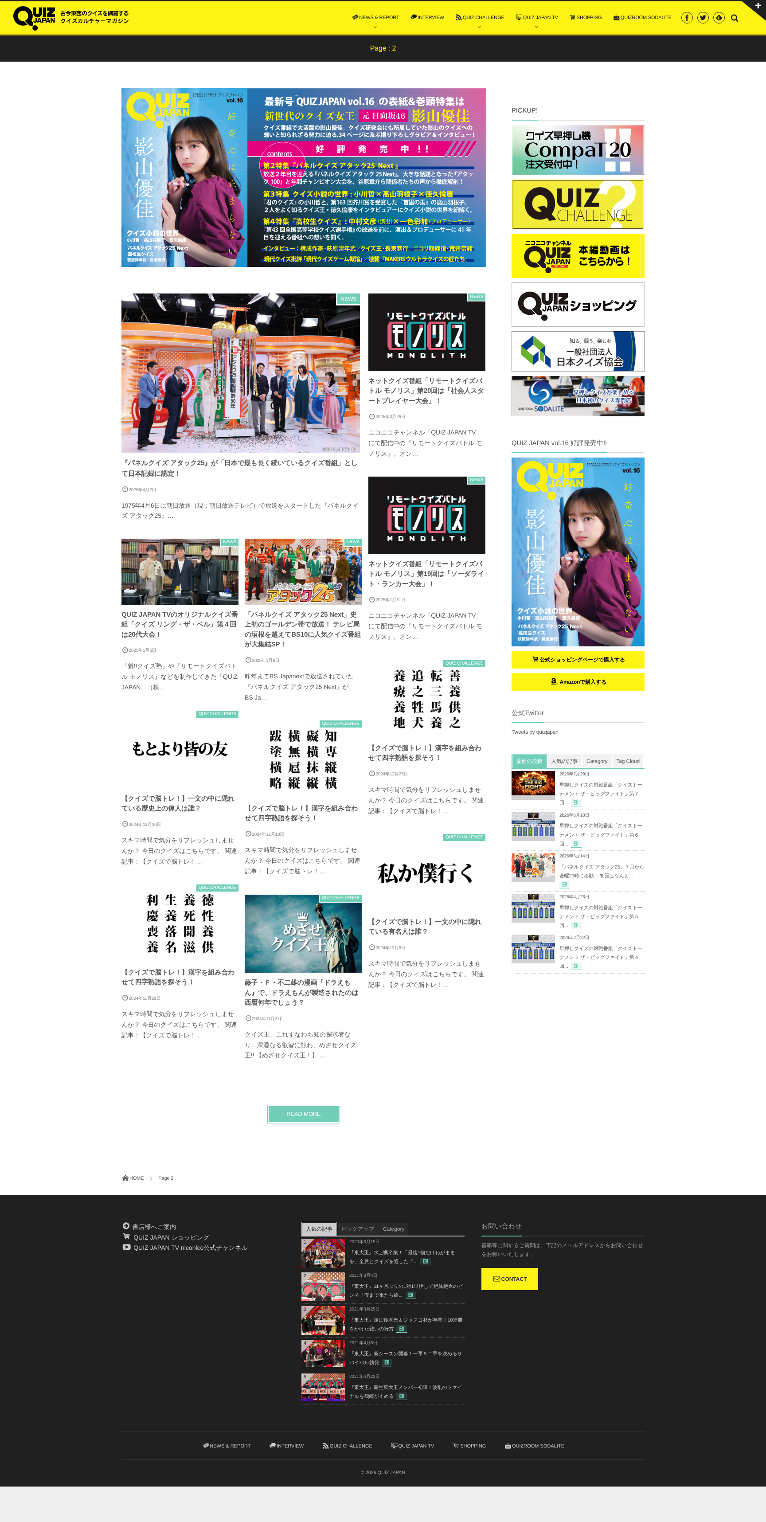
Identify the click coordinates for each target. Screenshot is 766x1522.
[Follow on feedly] (719, 17)
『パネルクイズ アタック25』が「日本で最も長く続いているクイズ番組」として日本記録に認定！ (239, 468)
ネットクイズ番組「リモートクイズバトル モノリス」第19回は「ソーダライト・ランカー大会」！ (426, 574)
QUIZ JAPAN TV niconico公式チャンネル (190, 1247)
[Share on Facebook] (687, 17)
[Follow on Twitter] (703, 17)
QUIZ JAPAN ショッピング (170, 1237)
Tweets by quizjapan (535, 732)
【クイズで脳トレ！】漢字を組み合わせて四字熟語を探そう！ (424, 753)
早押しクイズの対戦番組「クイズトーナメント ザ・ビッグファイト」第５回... (600, 916)
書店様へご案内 (153, 1226)
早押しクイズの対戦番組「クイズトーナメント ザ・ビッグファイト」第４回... (600, 957)
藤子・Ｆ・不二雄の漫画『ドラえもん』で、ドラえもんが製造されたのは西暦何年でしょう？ (302, 992)
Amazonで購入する (582, 682)
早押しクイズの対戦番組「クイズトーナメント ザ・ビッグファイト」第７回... (600, 794)
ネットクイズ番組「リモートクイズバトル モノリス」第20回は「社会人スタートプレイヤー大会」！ (426, 391)
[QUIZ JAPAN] (71, 17)
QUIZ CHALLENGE (464, 663)
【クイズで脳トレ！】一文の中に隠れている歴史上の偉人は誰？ (177, 804)
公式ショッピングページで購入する (582, 660)
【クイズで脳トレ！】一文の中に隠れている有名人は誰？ (424, 927)
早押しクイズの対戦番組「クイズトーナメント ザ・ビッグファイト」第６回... (600, 834)
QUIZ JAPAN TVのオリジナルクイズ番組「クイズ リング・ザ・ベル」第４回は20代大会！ (179, 624)
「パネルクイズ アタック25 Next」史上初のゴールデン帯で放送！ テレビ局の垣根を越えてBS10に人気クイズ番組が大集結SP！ (303, 630)
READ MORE (303, 1114)
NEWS (348, 299)
